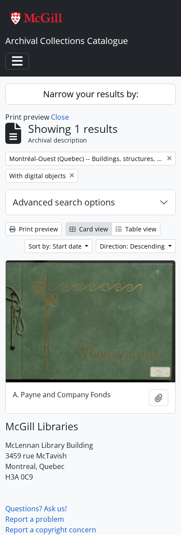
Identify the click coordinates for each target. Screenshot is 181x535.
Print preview (37, 229)
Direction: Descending (133, 246)
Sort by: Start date (56, 246)
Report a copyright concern (50, 530)
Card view (92, 229)
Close (60, 117)
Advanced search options (64, 202)
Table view (139, 229)
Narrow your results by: (90, 94)
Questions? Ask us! (36, 508)
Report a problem (34, 519)
